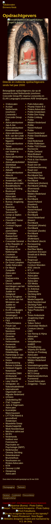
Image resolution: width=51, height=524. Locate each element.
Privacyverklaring (28, 495)
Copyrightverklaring (9, 498)
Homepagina (8, 487)
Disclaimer (6, 495)
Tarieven (21, 487)
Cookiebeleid (16, 495)
